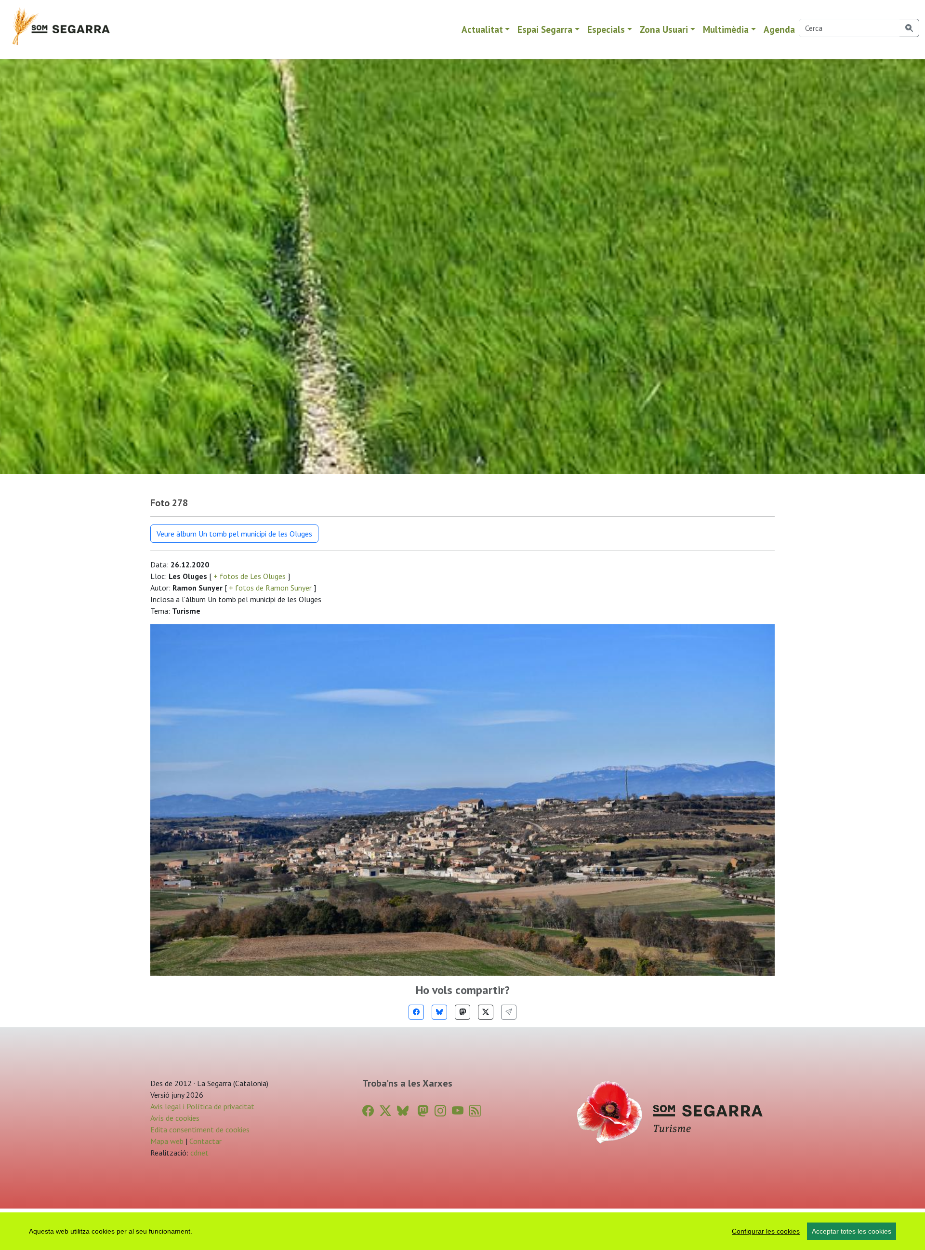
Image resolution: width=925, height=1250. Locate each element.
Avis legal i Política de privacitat (202, 1106)
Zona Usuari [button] (664, 29)
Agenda (779, 29)
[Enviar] (508, 1012)
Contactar (205, 1141)
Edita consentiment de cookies (200, 1129)
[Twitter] (485, 1012)
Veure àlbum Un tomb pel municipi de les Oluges (234, 533)
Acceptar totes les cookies (851, 1231)
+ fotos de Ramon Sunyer (270, 587)
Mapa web (167, 1141)
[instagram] (440, 1110)
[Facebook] (416, 1012)
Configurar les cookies (766, 1231)
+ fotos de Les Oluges (249, 576)
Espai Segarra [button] (544, 29)
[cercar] (909, 28)
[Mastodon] (462, 1012)
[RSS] (475, 1110)
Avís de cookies (174, 1118)
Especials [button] (606, 29)
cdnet (198, 1152)
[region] (462, 1231)
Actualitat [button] (482, 29)
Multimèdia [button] (726, 29)
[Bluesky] (439, 1012)
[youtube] (457, 1110)
